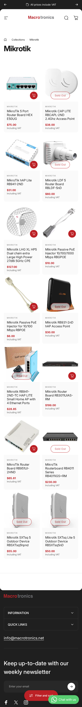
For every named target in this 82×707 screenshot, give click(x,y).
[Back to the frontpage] (5, 39)
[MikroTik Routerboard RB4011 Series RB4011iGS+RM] (60, 437)
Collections (18, 39)
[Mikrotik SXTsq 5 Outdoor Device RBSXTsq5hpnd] (22, 510)
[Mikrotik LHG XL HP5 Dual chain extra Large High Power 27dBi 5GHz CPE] (22, 222)
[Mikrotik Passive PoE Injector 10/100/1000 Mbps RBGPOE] (60, 222)
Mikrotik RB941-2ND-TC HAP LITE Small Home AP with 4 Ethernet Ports (21, 397)
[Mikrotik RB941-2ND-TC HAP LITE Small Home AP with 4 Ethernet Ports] (22, 364)
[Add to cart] (34, 95)
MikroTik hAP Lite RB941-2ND (19, 182)
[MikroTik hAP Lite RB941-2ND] (22, 153)
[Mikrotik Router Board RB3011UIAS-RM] (60, 364)
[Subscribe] (71, 686)
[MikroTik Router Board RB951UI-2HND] (22, 437)
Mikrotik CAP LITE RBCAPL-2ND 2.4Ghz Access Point (60, 115)
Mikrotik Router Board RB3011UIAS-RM (59, 395)
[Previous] (5, 4)
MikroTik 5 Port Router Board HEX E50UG (20, 115)
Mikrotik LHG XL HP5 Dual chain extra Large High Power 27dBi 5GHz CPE (22, 255)
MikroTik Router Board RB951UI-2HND (18, 468)
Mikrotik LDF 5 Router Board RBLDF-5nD (55, 184)
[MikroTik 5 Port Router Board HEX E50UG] (22, 84)
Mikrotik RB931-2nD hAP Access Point (59, 324)
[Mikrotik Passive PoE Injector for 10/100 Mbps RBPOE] (22, 295)
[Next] (76, 4)
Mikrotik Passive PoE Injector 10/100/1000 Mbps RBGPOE (60, 253)
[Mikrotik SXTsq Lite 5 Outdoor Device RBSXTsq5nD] (60, 510)
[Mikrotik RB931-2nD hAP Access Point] (60, 295)
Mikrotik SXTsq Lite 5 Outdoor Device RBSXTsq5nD (60, 541)
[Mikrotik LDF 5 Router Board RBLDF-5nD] (60, 153)
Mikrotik (12, 106)
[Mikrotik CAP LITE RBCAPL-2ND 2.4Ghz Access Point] (60, 84)
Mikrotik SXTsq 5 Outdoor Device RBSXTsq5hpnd (19, 541)
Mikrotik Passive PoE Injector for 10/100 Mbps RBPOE (22, 326)
